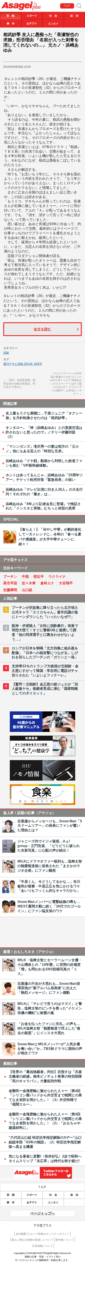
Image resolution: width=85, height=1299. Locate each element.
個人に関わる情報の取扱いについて (32, 1239)
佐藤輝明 (10, 590)
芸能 (6, 352)
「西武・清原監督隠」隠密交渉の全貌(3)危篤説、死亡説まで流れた (19, 383)
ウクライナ (57, 576)
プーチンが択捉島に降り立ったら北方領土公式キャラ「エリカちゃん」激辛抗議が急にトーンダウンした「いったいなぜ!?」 (45, 612)
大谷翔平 (66, 583)
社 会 (53, 15)
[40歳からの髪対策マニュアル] (42, 731)
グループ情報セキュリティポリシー (49, 1233)
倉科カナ (47, 583)
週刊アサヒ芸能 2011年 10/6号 (22, 364)
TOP (67, 5)
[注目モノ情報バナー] (42, 779)
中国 (25, 576)
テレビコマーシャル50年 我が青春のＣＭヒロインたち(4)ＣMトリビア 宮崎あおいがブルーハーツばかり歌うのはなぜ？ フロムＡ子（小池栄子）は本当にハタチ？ (65, 383)
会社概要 (20, 1233)
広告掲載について (42, 1245)
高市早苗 (10, 583)
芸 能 (10, 15)
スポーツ (32, 15)
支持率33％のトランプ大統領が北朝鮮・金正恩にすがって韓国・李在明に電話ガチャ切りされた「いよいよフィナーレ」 (45, 670)
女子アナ (32, 23)
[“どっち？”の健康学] (42, 755)
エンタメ (53, 23)
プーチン (10, 576)
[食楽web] (42, 804)
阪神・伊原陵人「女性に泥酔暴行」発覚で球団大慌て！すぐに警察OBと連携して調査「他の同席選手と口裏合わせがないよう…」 (45, 632)
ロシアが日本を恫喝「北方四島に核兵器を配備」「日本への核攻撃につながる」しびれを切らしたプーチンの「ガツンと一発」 (45, 652)
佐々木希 (29, 583)
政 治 (74, 15)
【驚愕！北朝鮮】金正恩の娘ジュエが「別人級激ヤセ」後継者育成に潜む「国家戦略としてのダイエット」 (45, 688)
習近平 (38, 576)
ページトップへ (42, 1213)
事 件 (11, 23)
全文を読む (42, 329)
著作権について (64, 1239)
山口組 (27, 590)
